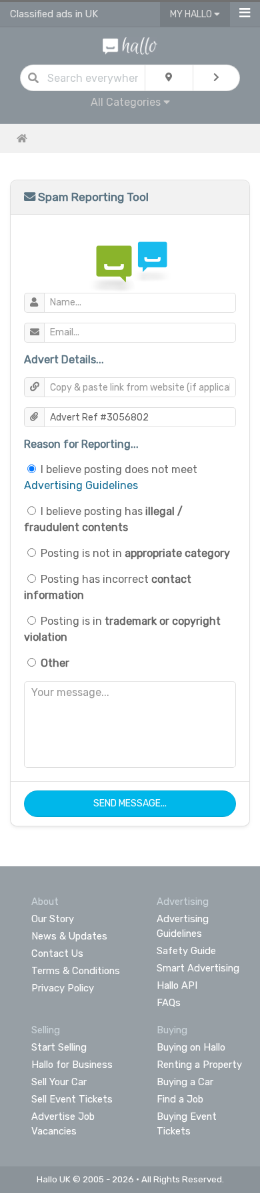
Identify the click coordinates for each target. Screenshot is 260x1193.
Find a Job (180, 1099)
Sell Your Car (59, 1082)
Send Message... (130, 803)
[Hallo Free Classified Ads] (130, 45)
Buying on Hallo (191, 1047)
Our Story (52, 919)
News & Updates (69, 936)
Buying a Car (185, 1082)
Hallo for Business (72, 1065)
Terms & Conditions (75, 971)
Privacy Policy (62, 988)
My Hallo (192, 14)
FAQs (169, 1003)
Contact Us (57, 953)
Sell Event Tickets (72, 1099)
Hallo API (177, 985)
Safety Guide (186, 951)
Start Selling (59, 1047)
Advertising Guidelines (81, 485)
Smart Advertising (198, 968)
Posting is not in (135, 553)
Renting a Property (199, 1065)
